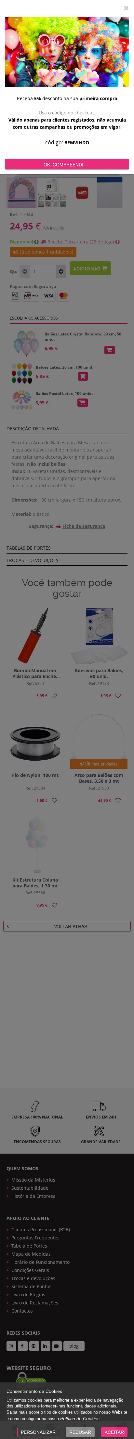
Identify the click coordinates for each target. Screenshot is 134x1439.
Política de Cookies (80, 1418)
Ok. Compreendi (63, 164)
